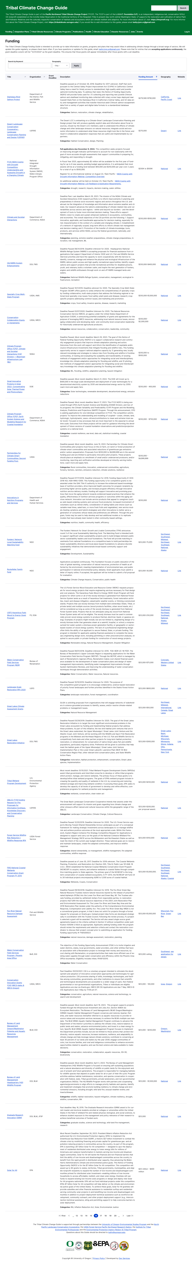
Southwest (165, 537)
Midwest (164, 539)
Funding (8, 32)
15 (91, 1216)
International (166, 707)
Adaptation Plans (21, 32)
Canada (164, 710)
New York (165, 752)
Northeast (165, 542)
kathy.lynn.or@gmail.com (109, 49)
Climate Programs (63, 32)
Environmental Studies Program (133, 1224)
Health (88, 32)
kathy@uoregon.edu (116, 1232)
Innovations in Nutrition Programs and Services (15, 500)
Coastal (170, 878)
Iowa (163, 984)
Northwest (165, 534)
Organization (35, 77)
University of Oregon (110, 1224)
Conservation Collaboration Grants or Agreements (16, 320)
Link (179, 98)
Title (9, 77)
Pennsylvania (166, 749)
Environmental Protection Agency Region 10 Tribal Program (111, 1230)
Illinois (163, 744)
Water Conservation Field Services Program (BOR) (15, 662)
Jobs (133, 32)
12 (77, 1216)
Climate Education (101, 32)
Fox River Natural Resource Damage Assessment (14, 913)
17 (101, 1216)
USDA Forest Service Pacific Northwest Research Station (108, 1227)
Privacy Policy (99, 1258)
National (164, 168)
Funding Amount (148, 77)
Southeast (165, 545)
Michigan (164, 736)
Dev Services (124, 1258)
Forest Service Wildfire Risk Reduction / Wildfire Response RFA (16, 838)
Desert (164, 131)
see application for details (167, 954)
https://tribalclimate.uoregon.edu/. (64, 22)
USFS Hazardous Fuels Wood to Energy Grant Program (16, 615)
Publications (78, 32)
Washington (166, 1031)
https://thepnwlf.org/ (160, 19)
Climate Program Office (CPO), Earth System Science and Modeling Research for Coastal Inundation (16, 419)
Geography (56, 61)
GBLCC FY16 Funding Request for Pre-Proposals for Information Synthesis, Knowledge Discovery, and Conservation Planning (16, 808)
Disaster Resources (120, 32)
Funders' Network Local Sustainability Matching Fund (15, 542)
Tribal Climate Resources (42, 32)
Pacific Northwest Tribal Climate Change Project (66, 14)
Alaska (163, 550)
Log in (187, 32)
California (165, 97)
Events (140, 32)
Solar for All (12, 1170)
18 (106, 1216)
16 (96, 1216)
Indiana (170, 744)
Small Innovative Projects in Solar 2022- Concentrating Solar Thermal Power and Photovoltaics (16, 386)
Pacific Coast (166, 99)
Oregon (169, 984)
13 (81, 1216)
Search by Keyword (15, 61)
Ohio (163, 747)
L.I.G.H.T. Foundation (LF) (127, 14)
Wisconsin (165, 739)
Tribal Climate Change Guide (36, 7)
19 (110, 1216)
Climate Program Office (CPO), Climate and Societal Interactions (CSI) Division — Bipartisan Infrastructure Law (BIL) (16, 354)
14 (86, 1216)
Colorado (165, 660)
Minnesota (165, 741)
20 (115, 1216)
